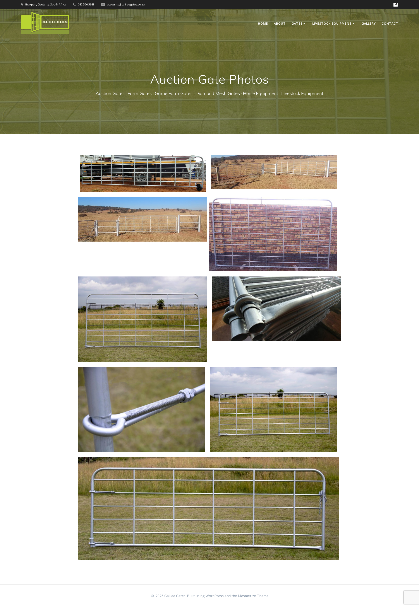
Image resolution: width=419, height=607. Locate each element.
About (280, 23)
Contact (390, 23)
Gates (297, 23)
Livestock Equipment (332, 23)
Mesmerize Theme (253, 595)
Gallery (369, 23)
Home (263, 23)
